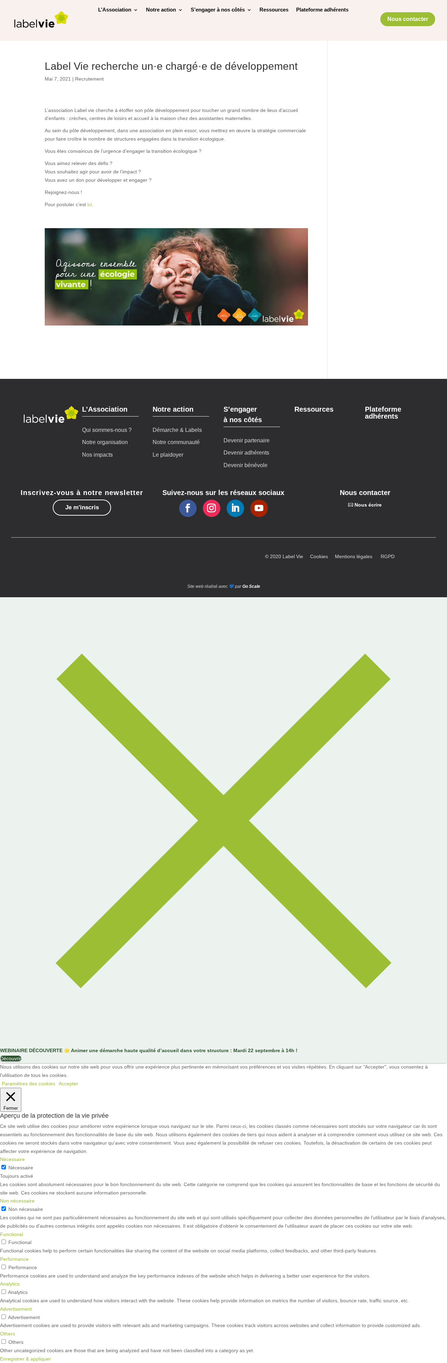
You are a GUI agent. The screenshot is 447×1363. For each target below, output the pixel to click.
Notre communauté (176, 442)
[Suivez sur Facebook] (188, 508)
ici (89, 204)
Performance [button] (14, 1259)
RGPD (388, 556)
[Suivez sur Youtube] (259, 508)
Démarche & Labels (177, 430)
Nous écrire (368, 505)
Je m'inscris (82, 507)
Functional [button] (11, 1234)
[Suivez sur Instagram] (211, 508)
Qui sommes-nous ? (107, 430)
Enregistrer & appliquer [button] (25, 1359)
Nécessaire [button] (12, 1159)
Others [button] (7, 1333)
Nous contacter (407, 19)
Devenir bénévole (246, 465)
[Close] (223, 1042)
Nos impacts (97, 455)
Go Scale (251, 586)
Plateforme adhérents (322, 10)
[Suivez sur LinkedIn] (235, 508)
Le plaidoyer (168, 455)
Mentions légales (353, 556)
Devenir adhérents (246, 453)
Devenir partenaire (247, 440)
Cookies (319, 556)
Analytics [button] (10, 1284)
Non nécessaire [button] (17, 1201)
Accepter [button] (68, 1083)
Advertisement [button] (16, 1309)
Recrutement (89, 79)
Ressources (273, 10)
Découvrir (10, 1058)
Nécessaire (20, 1167)
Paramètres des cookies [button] (28, 1083)
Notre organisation (105, 442)
